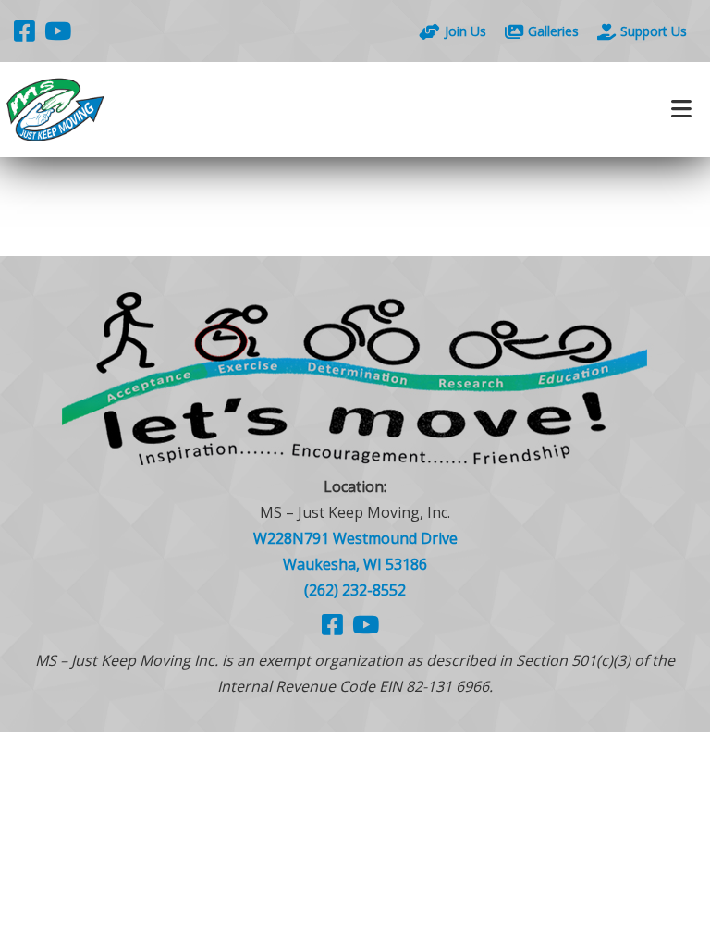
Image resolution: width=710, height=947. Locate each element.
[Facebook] (24, 30)
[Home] (177, 109)
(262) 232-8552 (355, 590)
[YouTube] (57, 30)
